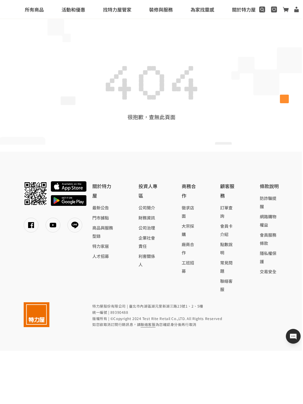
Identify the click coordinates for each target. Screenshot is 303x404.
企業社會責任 (146, 242)
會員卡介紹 (226, 230)
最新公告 (100, 208)
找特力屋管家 (117, 9)
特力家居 (100, 246)
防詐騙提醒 (268, 202)
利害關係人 (146, 260)
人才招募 (100, 256)
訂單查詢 (226, 212)
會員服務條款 (268, 239)
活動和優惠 (73, 9)
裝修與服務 (161, 9)
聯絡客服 (226, 285)
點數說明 (226, 248)
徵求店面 (188, 212)
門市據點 (100, 218)
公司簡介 (146, 208)
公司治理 (146, 228)
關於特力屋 (244, 9)
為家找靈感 (202, 9)
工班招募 (188, 267)
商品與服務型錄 (102, 232)
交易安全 (268, 271)
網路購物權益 (268, 221)
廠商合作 (188, 248)
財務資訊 (146, 218)
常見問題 (226, 267)
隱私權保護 (268, 257)
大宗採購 (188, 230)
